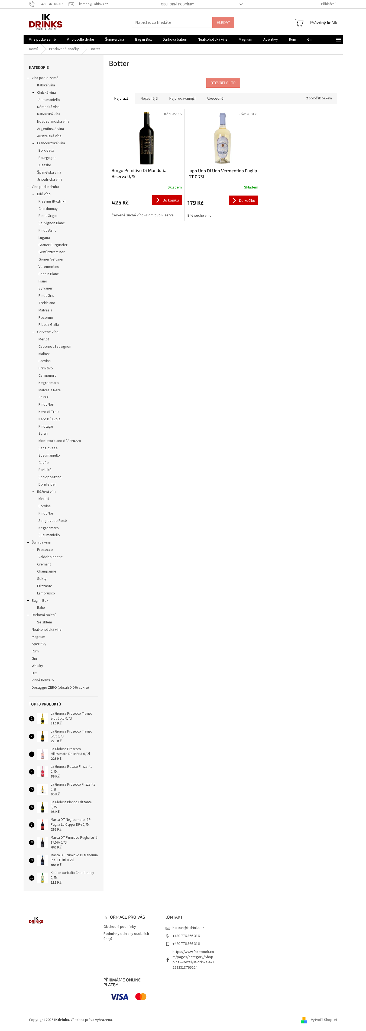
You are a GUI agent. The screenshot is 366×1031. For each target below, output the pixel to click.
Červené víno (48, 332)
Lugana (44, 237)
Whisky (37, 666)
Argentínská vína (50, 129)
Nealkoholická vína (46, 629)
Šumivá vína (41, 542)
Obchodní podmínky (177, 4)
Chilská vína (46, 92)
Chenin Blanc (48, 274)
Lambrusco (46, 593)
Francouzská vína (51, 143)
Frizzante (44, 586)
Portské (44, 470)
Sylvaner (45, 288)
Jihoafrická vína (49, 179)
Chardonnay (48, 209)
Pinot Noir (46, 404)
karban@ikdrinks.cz (188, 928)
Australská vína (49, 136)
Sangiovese (48, 448)
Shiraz (43, 397)
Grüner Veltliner (51, 259)
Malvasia (45, 310)
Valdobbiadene (50, 557)
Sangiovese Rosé (52, 520)
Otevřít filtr (223, 82)
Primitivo (45, 368)
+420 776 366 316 (186, 936)
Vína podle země (45, 78)
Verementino (48, 266)
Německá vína (48, 107)
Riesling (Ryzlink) (52, 201)
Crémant (44, 564)
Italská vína (46, 85)
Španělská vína (49, 172)
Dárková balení (44, 615)
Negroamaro (48, 383)
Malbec (44, 354)
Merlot (43, 339)
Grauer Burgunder (52, 245)
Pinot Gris (46, 295)
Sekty (42, 578)
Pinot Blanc (47, 230)
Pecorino (45, 317)
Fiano (42, 281)
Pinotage (45, 426)
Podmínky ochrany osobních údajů (126, 936)
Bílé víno (44, 194)
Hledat (223, 22)
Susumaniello (49, 100)
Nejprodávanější (182, 98)
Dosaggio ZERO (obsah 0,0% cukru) (60, 687)
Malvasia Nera (49, 390)
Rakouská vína (48, 114)
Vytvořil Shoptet (324, 1020)
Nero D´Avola (49, 419)
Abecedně (215, 98)
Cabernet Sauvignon (54, 346)
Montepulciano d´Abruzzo (59, 441)
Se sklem (44, 622)
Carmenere (47, 375)
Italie (41, 607)
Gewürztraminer (51, 252)
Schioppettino (49, 477)
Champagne (46, 571)
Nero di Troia (48, 412)
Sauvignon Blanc (51, 223)
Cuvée (43, 463)
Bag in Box (40, 600)
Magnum (38, 637)
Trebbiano (46, 303)
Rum (35, 651)
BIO (34, 673)
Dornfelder (47, 484)
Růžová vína (46, 492)
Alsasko (44, 165)
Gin (34, 658)
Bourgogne (47, 158)
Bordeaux (46, 150)
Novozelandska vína (53, 121)
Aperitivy (39, 644)
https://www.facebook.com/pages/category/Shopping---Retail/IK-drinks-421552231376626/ (193, 959)
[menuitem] (42, 39)
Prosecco (45, 549)
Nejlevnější (149, 98)
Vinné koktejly (43, 680)
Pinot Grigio (47, 216)
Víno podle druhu (45, 187)
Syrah (43, 433)
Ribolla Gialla (48, 324)
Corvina (44, 361)
